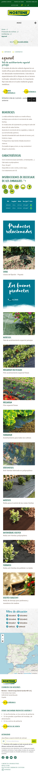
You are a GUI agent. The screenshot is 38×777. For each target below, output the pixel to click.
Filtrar (15, 300)
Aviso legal (6, 765)
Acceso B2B (14, 5)
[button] (29, 99)
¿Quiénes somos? (6, 2)
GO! (34, 741)
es (25, 5)
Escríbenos (31, 92)
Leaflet (15, 673)
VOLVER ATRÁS (22, 42)
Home (3, 29)
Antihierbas (5, 34)
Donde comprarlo (10, 92)
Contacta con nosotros (10, 763)
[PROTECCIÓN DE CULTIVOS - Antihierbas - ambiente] (19, 99)
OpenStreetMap (27, 673)
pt (28, 5)
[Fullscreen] (2, 641)
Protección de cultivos (9, 32)
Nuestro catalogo (31, 2)
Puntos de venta (19, 2)
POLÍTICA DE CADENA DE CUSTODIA (13, 767)
